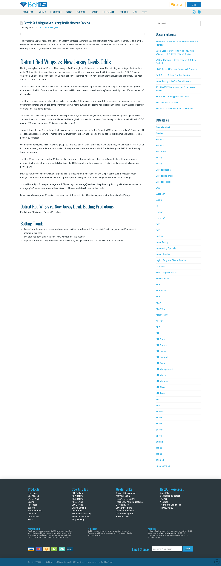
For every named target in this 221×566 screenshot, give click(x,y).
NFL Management (164, 369)
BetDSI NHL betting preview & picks (172, 96)
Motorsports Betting (81, 513)
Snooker (160, 411)
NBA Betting (77, 496)
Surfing (159, 442)
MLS (158, 296)
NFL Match (161, 375)
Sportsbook (33, 496)
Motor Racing (162, 315)
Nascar (159, 321)
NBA (158, 327)
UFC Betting (77, 505)
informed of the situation (168, 533)
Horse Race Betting (81, 516)
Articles (43, 27)
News (30, 519)
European (160, 194)
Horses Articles (163, 254)
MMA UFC (160, 309)
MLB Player (161, 290)
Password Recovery (125, 499)
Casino (31, 502)
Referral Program (124, 513)
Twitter (163, 499)
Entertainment (35, 510)
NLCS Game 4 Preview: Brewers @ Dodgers (176, 69)
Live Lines (160, 266)
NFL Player (161, 387)
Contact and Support (170, 496)
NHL (57, 27)
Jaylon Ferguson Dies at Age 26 (171, 260)
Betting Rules (122, 505)
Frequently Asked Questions (129, 502)
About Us (164, 493)
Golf (158, 224)
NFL (157, 333)
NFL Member (162, 381)
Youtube (164, 502)
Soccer (159, 417)
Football (159, 212)
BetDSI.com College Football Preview (173, 75)
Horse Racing (162, 242)
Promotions (33, 516)
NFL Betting (77, 493)
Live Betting (33, 499)
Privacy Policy (166, 508)
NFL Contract (162, 357)
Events (159, 200)
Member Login (123, 496)
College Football (163, 182)
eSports (31, 508)
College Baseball (164, 170)
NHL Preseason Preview (167, 102)
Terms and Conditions (170, 505)
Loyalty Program (124, 508)
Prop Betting (78, 519)
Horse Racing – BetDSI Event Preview (173, 81)
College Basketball (164, 176)
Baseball (160, 139)
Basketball (161, 151)
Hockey (51, 27)
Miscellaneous (162, 278)
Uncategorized (163, 466)
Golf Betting (77, 510)
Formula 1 (160, 218)
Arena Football (163, 127)
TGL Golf (160, 460)
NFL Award (161, 339)
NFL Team (160, 393)
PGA (158, 405)
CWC (158, 188)
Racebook (32, 505)
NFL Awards (161, 345)
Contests (32, 513)
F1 (157, 206)
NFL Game (161, 363)
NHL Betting (77, 502)
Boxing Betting (79, 508)
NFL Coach (161, 351)
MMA (158, 303)
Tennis (159, 448)
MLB (158, 284)
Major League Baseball (166, 272)
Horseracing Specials (166, 248)
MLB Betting (77, 499)
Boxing (159, 157)
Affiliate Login (122, 516)
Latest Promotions (125, 510)
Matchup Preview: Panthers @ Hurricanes (175, 108)
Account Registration (126, 493)
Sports (159, 436)
